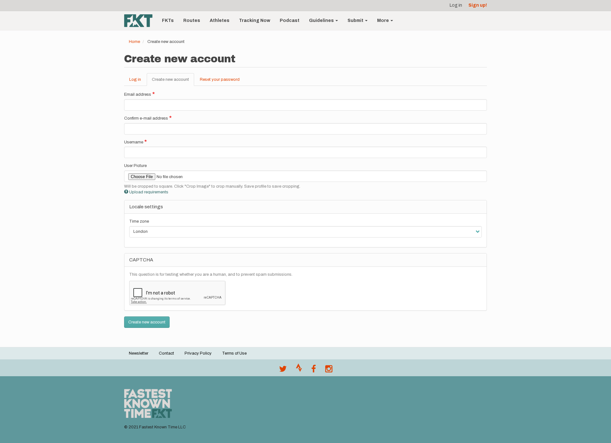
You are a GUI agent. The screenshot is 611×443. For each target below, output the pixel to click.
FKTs (168, 20)
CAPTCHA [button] (141, 259)
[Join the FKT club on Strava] (299, 370)
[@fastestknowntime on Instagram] (328, 370)
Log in (456, 5)
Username (133, 142)
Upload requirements (148, 192)
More (383, 20)
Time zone (139, 221)
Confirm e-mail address (146, 118)
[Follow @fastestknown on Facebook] (313, 370)
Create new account (173, 81)
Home (134, 41)
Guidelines (322, 20)
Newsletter (138, 353)
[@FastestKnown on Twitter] (283, 370)
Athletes (219, 20)
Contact (166, 353)
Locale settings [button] (146, 206)
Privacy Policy (198, 353)
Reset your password (220, 79)
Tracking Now (254, 20)
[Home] (140, 20)
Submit (356, 20)
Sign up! (477, 5)
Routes (191, 20)
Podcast (289, 20)
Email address (137, 94)
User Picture (135, 165)
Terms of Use (234, 353)
